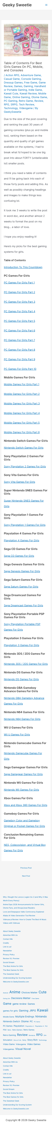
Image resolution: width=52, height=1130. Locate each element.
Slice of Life (17, 1040)
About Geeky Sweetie (12, 931)
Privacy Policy (9, 955)
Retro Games (28, 1030)
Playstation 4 (39, 1026)
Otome (25, 1021)
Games (18, 86)
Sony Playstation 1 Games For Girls (24, 524)
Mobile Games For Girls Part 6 (22, 432)
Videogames (8, 1049)
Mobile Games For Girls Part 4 (22, 413)
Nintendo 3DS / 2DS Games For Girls (26, 663)
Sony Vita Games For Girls (19, 481)
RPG (6, 104)
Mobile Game (8, 1017)
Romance (32, 1035)
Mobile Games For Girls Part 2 (22, 393)
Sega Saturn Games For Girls (21, 586)
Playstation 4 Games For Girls (21, 540)
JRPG (32, 1010)
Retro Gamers (17, 1030)
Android (5, 993)
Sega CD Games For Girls (19, 555)
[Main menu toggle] (46, 5)
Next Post (26, 876)
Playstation (19, 1026)
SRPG (14, 104)
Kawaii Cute (11, 93)
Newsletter (7, 951)
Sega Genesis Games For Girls (22, 571)
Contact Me (8, 939)
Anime (14, 992)
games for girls (10, 1010)
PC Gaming (10, 100)
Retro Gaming (9, 1035)
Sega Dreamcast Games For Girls (23, 605)
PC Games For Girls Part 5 (19, 320)
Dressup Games (13, 82)
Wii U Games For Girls (17, 734)
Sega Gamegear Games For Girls (23, 774)
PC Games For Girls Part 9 (19, 359)
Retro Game (26, 100)
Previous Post (26, 868)
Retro (9, 1030)
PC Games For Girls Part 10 (20, 368)
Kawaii (42, 1010)
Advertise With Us (10, 935)
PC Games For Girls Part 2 (19, 292)
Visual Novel (23, 1048)
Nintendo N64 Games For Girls (22, 719)
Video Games (33, 1044)
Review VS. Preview (11, 958)
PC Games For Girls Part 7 (19, 340)
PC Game (37, 1022)
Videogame (26, 108)
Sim (45, 1035)
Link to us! (7, 947)
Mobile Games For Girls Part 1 (21, 384)
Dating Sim (6, 998)
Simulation (7, 1040)
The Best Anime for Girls (13, 966)
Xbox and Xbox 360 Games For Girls (25, 805)
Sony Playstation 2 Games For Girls (25, 466)
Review (38, 100)
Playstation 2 (29, 1026)
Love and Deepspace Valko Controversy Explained (23, 912)
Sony (24, 1040)
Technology (11, 108)
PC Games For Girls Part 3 (19, 301)
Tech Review (26, 104)
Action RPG (12, 75)
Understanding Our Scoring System (17, 978)
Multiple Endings (24, 1016)
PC (31, 1021)
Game (7, 1003)
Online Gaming (21, 97)
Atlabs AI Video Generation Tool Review (19, 916)
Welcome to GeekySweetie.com (16, 982)
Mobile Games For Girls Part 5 (22, 422)
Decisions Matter (21, 998)
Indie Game (35, 89)
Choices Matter (29, 992)
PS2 (46, 1026)
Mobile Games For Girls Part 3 (22, 403)
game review (19, 1003)
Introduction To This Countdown (23, 267)
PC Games (7, 1026)
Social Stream (8, 962)
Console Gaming (31, 78)
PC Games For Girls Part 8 (19, 349)
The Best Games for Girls (13, 970)
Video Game (9, 1044)
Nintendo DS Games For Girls (21, 679)
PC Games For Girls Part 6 (19, 330)
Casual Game (12, 78)
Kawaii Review (28, 93)
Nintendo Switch (11, 1021)
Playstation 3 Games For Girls (21, 645)
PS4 (4, 1030)
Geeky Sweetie (17, 4)
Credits (6, 943)
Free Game (30, 82)
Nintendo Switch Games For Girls (23, 447)
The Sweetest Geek (11, 974)
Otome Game (39, 97)
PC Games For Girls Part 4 (19, 311)
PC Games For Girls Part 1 (19, 282)
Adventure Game (31, 75)
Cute (42, 992)
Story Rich (32, 1040)
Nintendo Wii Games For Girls (21, 789)
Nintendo (41, 1016)
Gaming (28, 86)
